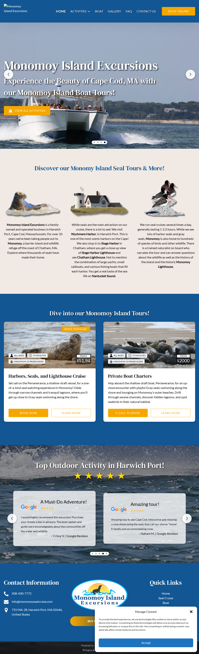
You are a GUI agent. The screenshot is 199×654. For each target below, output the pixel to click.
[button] (191, 612)
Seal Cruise (165, 598)
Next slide (190, 74)
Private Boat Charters (130, 376)
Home (61, 11)
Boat (99, 11)
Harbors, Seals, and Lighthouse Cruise (47, 376)
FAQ (129, 11)
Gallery (114, 11)
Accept (145, 642)
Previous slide (8, 74)
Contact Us (146, 11)
